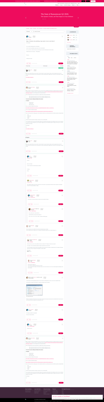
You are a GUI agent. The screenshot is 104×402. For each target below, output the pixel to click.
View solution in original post (29, 77)
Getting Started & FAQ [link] (28, 390)
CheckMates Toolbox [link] (55, 390)
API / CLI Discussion (39, 28)
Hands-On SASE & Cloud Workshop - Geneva (71, 90)
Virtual (68, 59)
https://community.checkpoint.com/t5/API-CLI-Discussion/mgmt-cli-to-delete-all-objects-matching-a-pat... (39, 111)
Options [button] (63, 28)
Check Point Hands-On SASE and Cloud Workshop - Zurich (72, 74)
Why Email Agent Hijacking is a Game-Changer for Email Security (72, 79)
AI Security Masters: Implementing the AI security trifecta (71, 85)
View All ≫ (69, 42)
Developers (34, 28)
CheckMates (27, 28)
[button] (83, 1)
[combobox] (48, 31)
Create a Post (76, 26)
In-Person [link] (75, 57)
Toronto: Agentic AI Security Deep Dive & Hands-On (71, 68)
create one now (98, 398)
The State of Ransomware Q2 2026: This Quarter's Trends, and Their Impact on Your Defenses (72, 62)
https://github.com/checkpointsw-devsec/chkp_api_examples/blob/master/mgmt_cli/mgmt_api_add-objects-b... (40, 358)
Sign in (53, 398)
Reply (60, 63)
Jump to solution (29, 39)
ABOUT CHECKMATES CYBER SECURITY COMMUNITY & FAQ (67, 3)
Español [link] (63, 390)
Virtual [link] (71, 57)
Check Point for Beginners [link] (37, 390)
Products (31, 28)
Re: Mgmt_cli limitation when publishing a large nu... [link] (50, 28)
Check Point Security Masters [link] (46, 390)
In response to (29, 158)
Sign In (79, 3)
